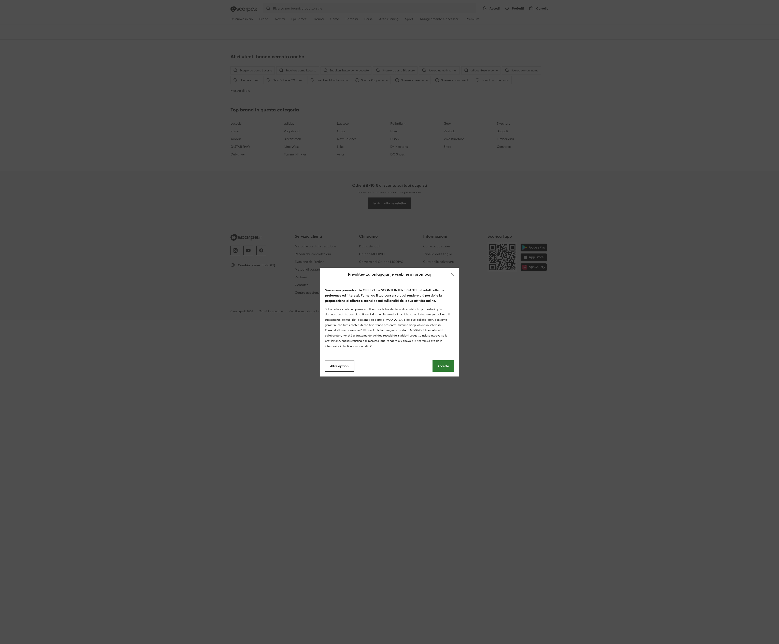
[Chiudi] (452, 274)
